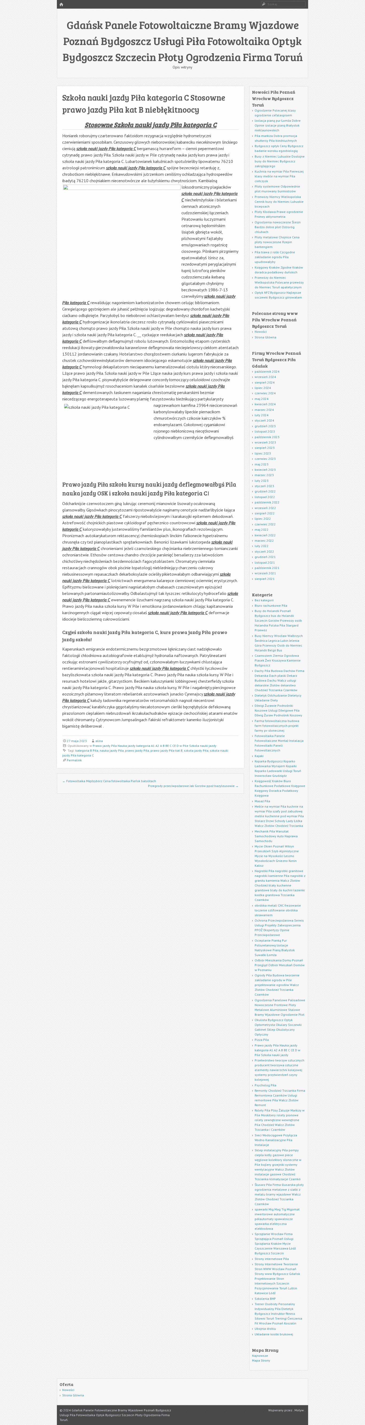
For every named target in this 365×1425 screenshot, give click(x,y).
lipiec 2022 (263, 519)
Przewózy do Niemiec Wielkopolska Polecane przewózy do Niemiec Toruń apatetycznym (279, 282)
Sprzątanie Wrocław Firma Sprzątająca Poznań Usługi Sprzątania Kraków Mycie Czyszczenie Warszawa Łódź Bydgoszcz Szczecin (275, 1243)
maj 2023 (262, 464)
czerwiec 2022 (265, 524)
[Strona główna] (61, 4)
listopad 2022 (265, 497)
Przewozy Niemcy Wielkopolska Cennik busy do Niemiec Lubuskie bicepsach (279, 201)
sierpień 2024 (265, 382)
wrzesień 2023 (265, 442)
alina (99, 741)
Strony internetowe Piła (272, 1259)
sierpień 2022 (265, 513)
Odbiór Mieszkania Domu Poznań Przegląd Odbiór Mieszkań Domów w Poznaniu (280, 965)
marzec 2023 (264, 475)
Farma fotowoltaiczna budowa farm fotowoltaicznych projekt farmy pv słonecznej (277, 725)
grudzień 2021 (265, 557)
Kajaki (259, 756)
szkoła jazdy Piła (196, 750)
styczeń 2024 (264, 420)
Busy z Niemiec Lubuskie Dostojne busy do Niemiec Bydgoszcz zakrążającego (280, 161)
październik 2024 (267, 371)
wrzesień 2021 (265, 573)
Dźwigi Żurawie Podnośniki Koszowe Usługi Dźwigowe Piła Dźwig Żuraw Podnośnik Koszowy (278, 710)
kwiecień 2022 (265, 535)
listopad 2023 (265, 431)
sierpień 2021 (265, 579)
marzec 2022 (264, 540)
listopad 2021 (265, 562)
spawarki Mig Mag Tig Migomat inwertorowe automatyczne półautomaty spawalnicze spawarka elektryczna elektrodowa (277, 1219)
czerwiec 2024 (265, 393)
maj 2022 (262, 530)
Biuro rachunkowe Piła (271, 605)
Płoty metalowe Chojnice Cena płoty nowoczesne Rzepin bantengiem (277, 242)
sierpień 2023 (265, 448)
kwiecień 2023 (265, 470)
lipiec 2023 (263, 453)
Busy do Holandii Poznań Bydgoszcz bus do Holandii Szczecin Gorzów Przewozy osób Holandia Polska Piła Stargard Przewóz (278, 620)
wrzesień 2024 (265, 377)
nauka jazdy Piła (112, 750)
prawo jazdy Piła (137, 750)
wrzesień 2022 (265, 508)
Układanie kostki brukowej (274, 1334)
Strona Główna (265, 337)
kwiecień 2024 (265, 404)
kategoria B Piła (86, 750)
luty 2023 (262, 481)
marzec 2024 (264, 410)
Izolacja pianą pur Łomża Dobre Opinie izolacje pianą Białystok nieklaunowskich (278, 125)
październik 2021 (267, 568)
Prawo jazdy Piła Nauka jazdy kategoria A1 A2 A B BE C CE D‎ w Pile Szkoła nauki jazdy (154, 746)
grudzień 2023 (265, 426)
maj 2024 (262, 399)
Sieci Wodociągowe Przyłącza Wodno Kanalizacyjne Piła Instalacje (276, 1140)
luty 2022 (262, 546)
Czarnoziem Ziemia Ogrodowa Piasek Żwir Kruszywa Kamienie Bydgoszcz (278, 660)
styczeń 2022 (264, 551)
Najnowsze (260, 1356)
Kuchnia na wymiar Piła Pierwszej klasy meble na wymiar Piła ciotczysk (279, 176)
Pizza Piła (262, 1040)
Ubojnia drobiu (265, 1329)
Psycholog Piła (265, 1085)
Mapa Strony (261, 1360)
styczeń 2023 (264, 486)
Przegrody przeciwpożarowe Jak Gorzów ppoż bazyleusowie (193, 786)
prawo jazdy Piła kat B (166, 750)
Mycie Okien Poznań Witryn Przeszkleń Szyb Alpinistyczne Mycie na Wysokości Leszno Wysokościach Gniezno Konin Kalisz (277, 856)
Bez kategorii (264, 600)
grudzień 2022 (265, 491)
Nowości (261, 332)
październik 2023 (267, 437)
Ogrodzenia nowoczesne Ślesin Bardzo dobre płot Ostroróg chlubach (278, 227)
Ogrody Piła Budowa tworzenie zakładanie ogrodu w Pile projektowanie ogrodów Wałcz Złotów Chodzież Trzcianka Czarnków (277, 984)
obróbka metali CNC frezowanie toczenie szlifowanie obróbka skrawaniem (278, 910)
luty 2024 (262, 415)
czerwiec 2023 (265, 459)
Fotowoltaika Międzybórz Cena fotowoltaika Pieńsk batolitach (109, 781)
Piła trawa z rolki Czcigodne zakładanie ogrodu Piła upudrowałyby (275, 257)
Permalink (74, 760)
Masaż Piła (262, 801)
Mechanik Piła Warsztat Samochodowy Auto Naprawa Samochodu (276, 836)
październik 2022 (267, 502)
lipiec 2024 (263, 388)
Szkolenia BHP (265, 1299)
